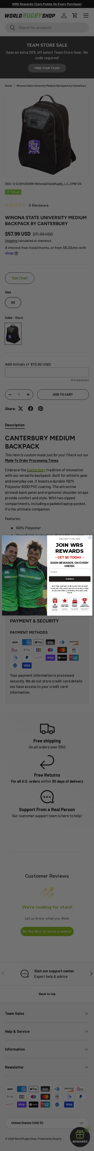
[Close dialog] (89, 537)
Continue (69, 579)
